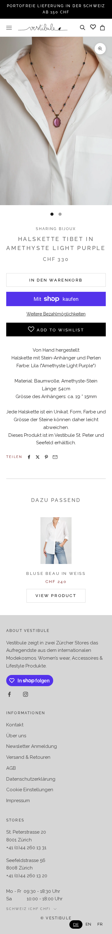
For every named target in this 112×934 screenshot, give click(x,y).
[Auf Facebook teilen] (28, 457)
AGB (11, 768)
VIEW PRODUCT (55, 595)
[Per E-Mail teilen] (55, 457)
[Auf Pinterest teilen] (46, 457)
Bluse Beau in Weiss (56, 573)
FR (100, 924)
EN (88, 924)
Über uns (16, 736)
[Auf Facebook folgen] (9, 694)
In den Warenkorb (56, 280)
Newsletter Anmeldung (31, 746)
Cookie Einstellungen (29, 789)
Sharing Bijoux (56, 229)
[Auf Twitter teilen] (37, 457)
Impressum (18, 800)
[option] (88, 924)
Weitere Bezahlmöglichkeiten (56, 313)
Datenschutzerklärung (30, 779)
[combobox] (75, 924)
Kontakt (14, 725)
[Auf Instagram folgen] (25, 694)
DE (76, 924)
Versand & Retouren (28, 757)
